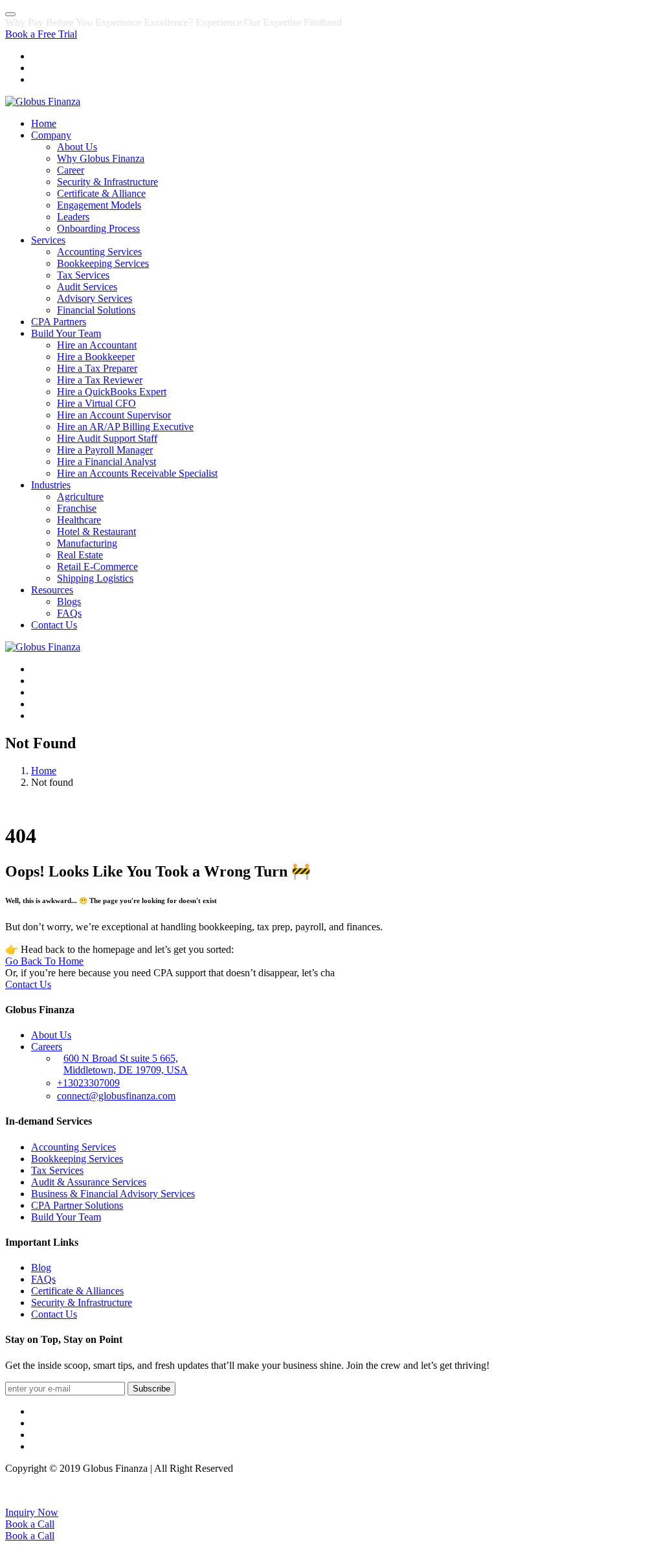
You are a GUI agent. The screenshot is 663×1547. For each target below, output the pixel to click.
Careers (46, 1046)
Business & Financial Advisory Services (113, 1193)
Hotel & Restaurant (96, 531)
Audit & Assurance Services (88, 1181)
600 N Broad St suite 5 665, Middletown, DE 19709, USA (125, 1064)
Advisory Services (94, 298)
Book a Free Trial (41, 34)
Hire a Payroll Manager (105, 449)
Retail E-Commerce (97, 566)
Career (70, 170)
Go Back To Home (44, 961)
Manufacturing (87, 543)
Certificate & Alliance (101, 193)
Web (603, 1490)
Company (51, 135)
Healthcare (79, 519)
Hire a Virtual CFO (96, 403)
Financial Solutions (96, 309)
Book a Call (29, 1524)
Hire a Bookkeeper (96, 356)
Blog (41, 1267)
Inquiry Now (31, 1512)
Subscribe (151, 1388)
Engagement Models (99, 205)
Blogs (69, 601)
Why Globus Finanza (100, 158)
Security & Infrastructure (107, 181)
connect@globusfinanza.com (116, 1095)
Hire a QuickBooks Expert (111, 391)
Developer (636, 1490)
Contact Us (54, 624)
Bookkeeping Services (103, 263)
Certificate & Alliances (77, 1290)
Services (48, 240)
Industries (51, 484)
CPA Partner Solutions (77, 1205)
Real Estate (80, 554)
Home (43, 123)
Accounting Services (99, 251)
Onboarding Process (98, 228)
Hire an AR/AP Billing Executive (125, 426)
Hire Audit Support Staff (107, 438)
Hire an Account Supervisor (114, 414)
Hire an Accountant (97, 344)
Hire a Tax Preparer (97, 368)
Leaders (73, 216)
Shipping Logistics (95, 578)
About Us (77, 146)
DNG (579, 1490)
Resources (52, 589)
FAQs (69, 613)
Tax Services (83, 275)
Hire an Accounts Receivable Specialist (137, 473)
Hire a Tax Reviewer (99, 379)
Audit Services (87, 286)
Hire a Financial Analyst (106, 461)
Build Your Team (66, 333)
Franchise (76, 508)
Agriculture (80, 496)
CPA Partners (58, 321)
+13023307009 (88, 1082)
